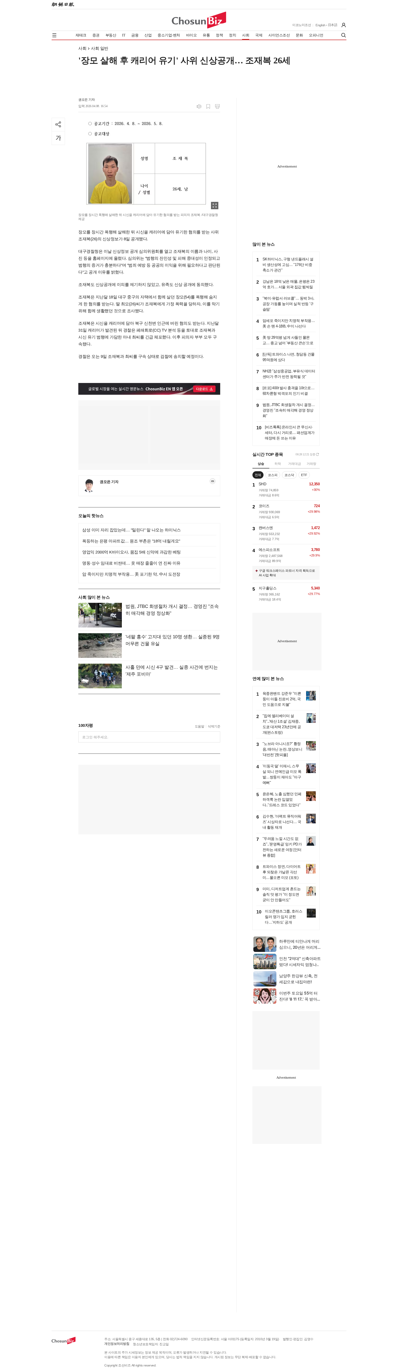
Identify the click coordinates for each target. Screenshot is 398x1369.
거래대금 (294, 463)
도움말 (199, 726)
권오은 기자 (86, 99)
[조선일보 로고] (63, 4)
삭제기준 (214, 726)
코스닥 (289, 475)
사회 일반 (99, 48)
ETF (304, 475)
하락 (278, 463)
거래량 (311, 463)
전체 (258, 475)
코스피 (273, 475)
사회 (82, 48)
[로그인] (343, 25)
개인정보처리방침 (116, 1343)
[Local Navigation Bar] (54, 35)
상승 (261, 463)
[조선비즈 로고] (199, 20)
